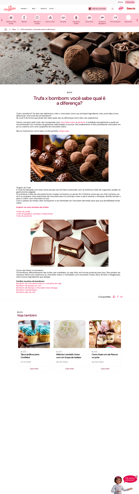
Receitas (23, 8)
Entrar (120, 2)
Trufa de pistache (24, 216)
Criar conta (130, 2)
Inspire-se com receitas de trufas (32, 207)
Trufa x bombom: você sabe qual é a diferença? (37, 29)
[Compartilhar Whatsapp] (114, 297)
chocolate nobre (67, 122)
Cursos (51, 8)
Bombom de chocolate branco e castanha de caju (38, 283)
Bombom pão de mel (25, 292)
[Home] (5, 29)
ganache (81, 122)
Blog (33, 8)
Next (137, 20)
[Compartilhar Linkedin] (121, 297)
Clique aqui (64, 131)
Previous (2, 20)
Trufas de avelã (23, 211)
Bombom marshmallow (26, 290)
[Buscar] (112, 9)
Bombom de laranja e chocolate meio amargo (37, 287)
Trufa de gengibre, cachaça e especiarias (34, 213)
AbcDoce (44, 8)
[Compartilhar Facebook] (117, 297)
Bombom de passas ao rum (28, 285)
